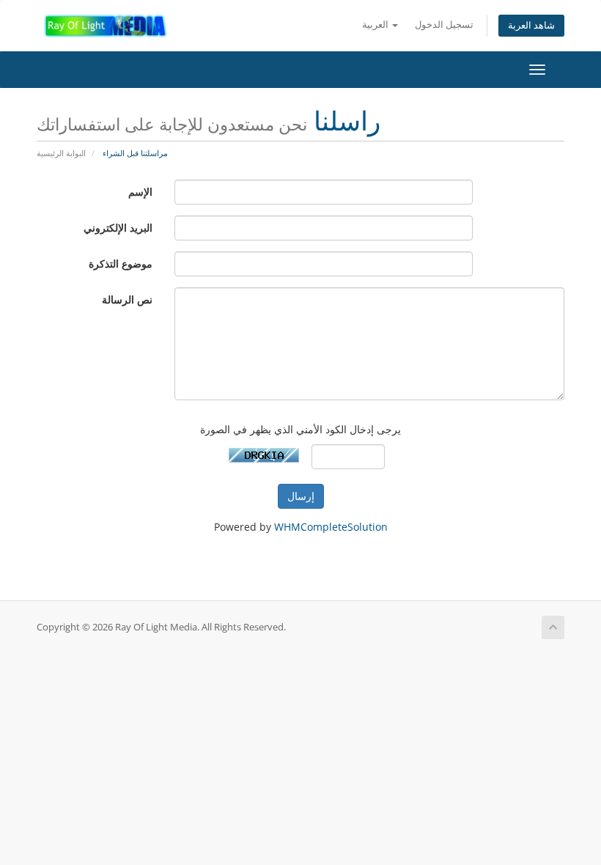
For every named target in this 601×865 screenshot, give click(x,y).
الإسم (140, 192)
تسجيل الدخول (444, 24)
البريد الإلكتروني (118, 228)
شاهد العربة (531, 25)
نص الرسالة (127, 299)
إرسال (300, 496)
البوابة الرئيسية (61, 152)
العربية (376, 24)
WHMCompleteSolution (331, 527)
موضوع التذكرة (120, 263)
